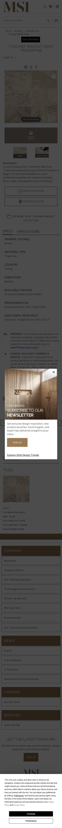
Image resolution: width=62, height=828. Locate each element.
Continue (31, 814)
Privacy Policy (18, 805)
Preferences (31, 821)
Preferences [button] (19, 796)
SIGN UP (17, 442)
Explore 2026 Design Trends (23, 455)
